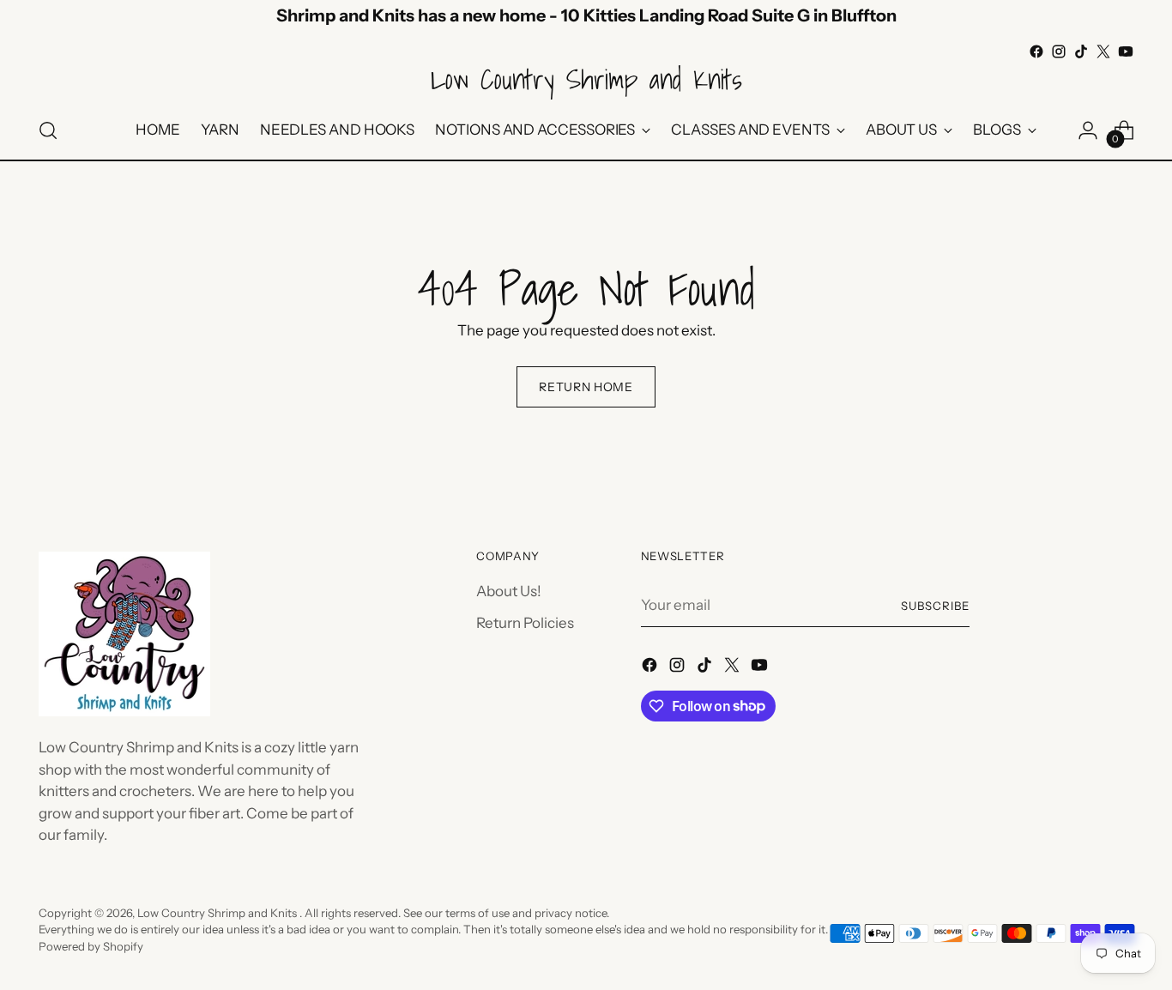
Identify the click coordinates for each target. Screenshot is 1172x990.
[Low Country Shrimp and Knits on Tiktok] (1081, 51)
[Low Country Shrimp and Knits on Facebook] (1036, 51)
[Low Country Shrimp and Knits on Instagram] (1058, 51)
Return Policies (525, 622)
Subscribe (935, 606)
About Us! (508, 591)
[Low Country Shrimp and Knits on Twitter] (1103, 51)
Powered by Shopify (91, 946)
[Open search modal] (48, 130)
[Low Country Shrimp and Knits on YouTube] (1125, 51)
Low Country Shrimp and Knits (218, 913)
